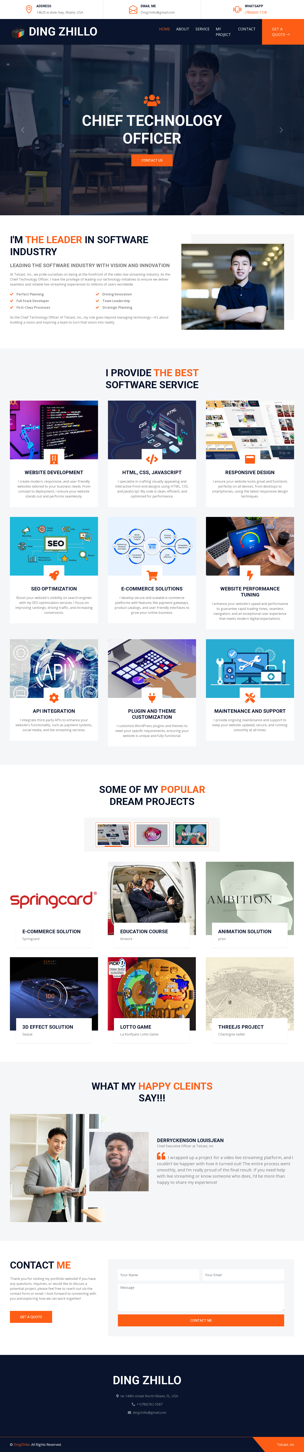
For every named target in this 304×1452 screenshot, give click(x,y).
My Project (223, 31)
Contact (247, 28)
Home (164, 28)
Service (202, 28)
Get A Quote (279, 31)
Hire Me (152, 151)
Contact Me (201, 1320)
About (182, 28)
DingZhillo (22, 1444)
